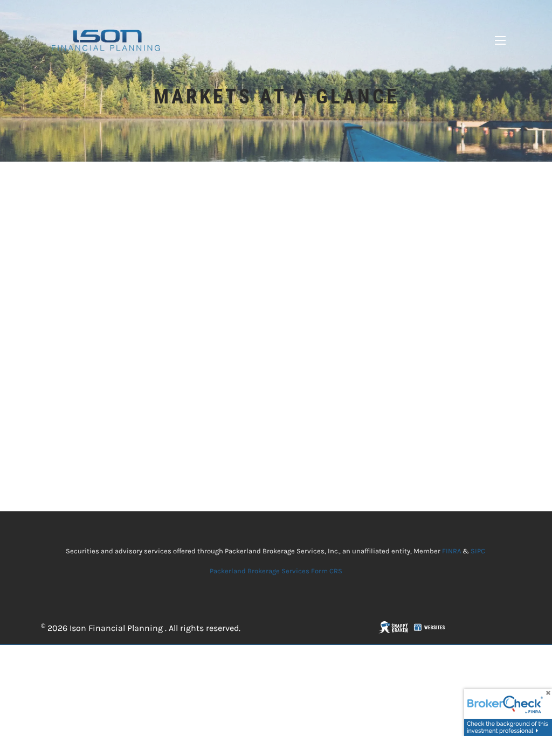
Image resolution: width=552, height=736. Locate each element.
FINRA (451, 551)
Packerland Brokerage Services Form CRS (276, 571)
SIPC (478, 551)
